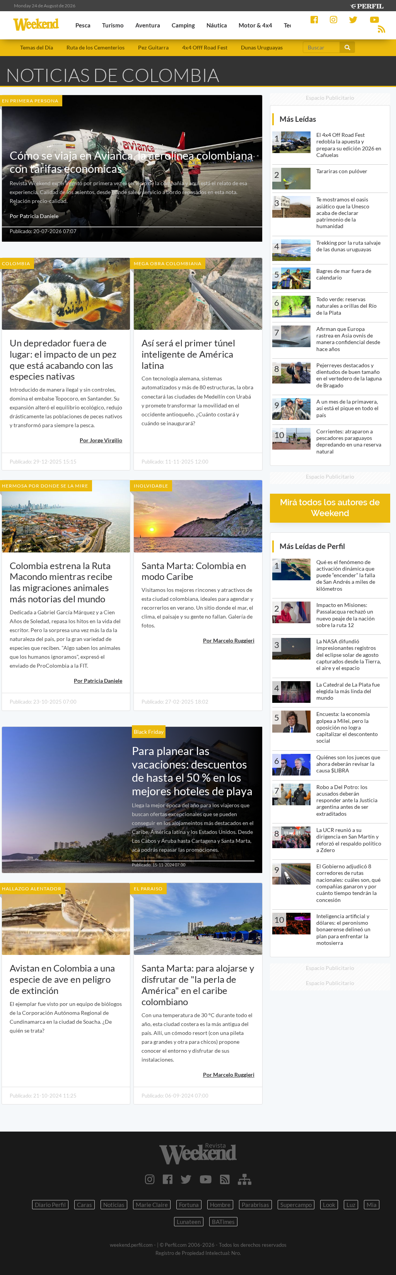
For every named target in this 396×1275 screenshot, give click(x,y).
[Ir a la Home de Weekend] (198, 1153)
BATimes (223, 1221)
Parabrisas (255, 1204)
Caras (84, 1204)
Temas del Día (36, 47)
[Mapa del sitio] (244, 1179)
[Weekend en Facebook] (167, 1179)
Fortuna (189, 1204)
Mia (372, 1204)
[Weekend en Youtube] (206, 1179)
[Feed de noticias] (225, 1179)
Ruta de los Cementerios (96, 47)
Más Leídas (298, 118)
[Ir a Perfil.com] (366, 5)
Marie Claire (152, 1204)
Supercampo (296, 1204)
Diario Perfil (50, 1204)
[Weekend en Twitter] (186, 1179)
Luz (350, 1204)
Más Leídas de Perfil (312, 546)
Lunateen (189, 1221)
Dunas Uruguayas (262, 47)
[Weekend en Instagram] (150, 1179)
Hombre (220, 1204)
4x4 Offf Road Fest (204, 47)
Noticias (114, 1204)
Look (329, 1204)
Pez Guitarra (153, 47)
